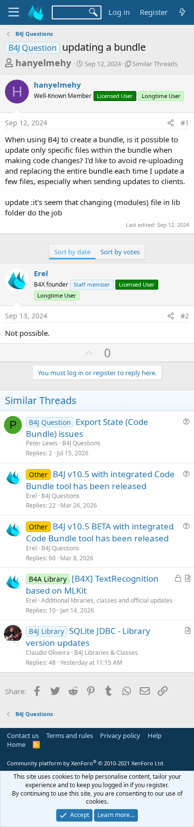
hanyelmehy (43, 63)
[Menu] (13, 12)
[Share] (170, 122)
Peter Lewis (42, 443)
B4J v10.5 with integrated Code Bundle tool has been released (100, 480)
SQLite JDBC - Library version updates (88, 636)
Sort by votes (120, 251)
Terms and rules (69, 735)
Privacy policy (120, 735)
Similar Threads (155, 63)
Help (155, 735)
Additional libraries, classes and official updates (107, 600)
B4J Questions (81, 443)
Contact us (23, 735)
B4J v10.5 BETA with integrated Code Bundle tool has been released (100, 532)
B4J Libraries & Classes (106, 652)
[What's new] (182, 12)
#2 (185, 315)
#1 (185, 122)
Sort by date (72, 251)
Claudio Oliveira (48, 652)
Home (16, 744)
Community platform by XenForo (86, 763)
